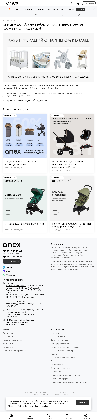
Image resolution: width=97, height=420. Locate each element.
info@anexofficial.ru (14, 280)
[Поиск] (72, 3)
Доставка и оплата (59, 340)
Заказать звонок (11, 261)
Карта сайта (69, 392)
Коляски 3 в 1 (8, 336)
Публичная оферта (59, 379)
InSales (65, 395)
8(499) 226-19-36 (12, 256)
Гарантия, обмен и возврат (63, 350)
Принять (82, 402)
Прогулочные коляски (13, 340)
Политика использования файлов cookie (69, 382)
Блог (53, 361)
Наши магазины (58, 336)
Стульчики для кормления (14, 350)
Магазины (90, 3)
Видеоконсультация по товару (65, 347)
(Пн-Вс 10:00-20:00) (22, 288)
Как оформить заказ (60, 343)
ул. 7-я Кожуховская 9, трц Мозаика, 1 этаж (25, 295)
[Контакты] (78, 3)
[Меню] (3, 3)
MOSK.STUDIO (43, 395)
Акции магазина (17, 15)
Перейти (80, 9)
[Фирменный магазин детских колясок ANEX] (12, 3)
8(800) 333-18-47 (12, 251)
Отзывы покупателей (60, 368)
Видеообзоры (57, 365)
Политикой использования (50, 403)
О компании (56, 372)
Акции (54, 354)
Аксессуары (8, 343)
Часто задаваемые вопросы (63, 358)
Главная (6, 15)
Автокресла (8, 347)
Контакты (55, 333)
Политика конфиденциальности (65, 375)
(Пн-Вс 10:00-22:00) (25, 286)
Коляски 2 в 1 (8, 333)
